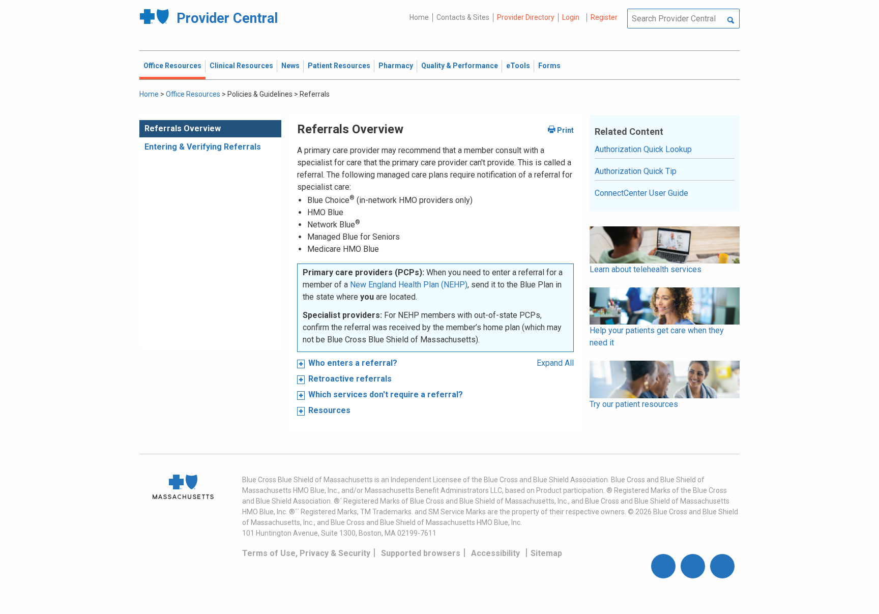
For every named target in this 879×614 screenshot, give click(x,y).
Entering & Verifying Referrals (202, 147)
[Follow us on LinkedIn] (722, 566)
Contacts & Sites (462, 17)
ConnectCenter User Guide (641, 193)
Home (419, 17)
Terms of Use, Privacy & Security (306, 553)
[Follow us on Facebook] (663, 566)
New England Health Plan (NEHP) (408, 284)
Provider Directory (525, 17)
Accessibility (495, 553)
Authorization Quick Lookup (643, 149)
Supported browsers (420, 553)
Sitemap (546, 553)
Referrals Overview (182, 128)
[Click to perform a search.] (731, 21)
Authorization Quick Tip (636, 171)
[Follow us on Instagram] (693, 566)
